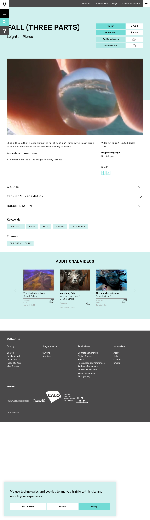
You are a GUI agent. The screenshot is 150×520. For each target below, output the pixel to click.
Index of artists (14, 363)
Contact (117, 359)
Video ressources (86, 373)
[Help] (4, 30)
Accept (95, 506)
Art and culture (20, 243)
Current (46, 353)
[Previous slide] (15, 290)
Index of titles (13, 359)
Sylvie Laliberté (103, 296)
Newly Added (13, 356)
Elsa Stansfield (67, 299)
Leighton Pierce (20, 37)
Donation (86, 3)
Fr (146, 3)
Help (116, 356)
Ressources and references (91, 363)
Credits (117, 363)
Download (115, 32)
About (116, 353)
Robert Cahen (30, 296)
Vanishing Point (68, 293)
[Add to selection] (52, 301)
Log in (115, 3)
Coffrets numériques (88, 353)
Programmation (50, 346)
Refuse (62, 506)
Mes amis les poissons (107, 293)
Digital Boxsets (85, 356)
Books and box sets (87, 370)
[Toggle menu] (4, 13)
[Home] (4, 4)
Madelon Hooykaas (69, 296)
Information (119, 346)
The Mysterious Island (34, 293)
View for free (13, 366)
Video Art (106, 143)
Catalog (10, 346)
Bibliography (84, 376)
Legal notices (13, 412)
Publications (84, 346)
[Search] (4, 22)
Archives (46, 356)
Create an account (131, 3)
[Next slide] (135, 290)
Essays (81, 359)
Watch (117, 26)
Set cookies (28, 506)
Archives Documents (88, 366)
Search (10, 353)
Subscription (102, 3)
